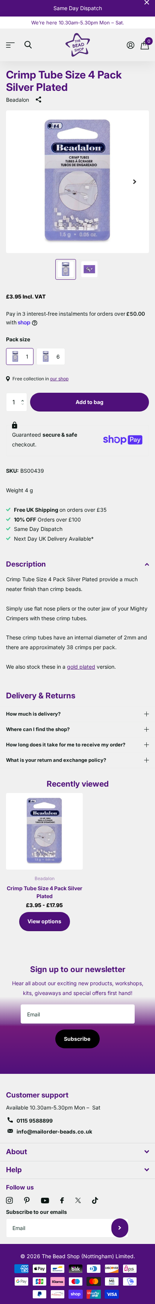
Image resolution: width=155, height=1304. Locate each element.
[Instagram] (9, 1200)
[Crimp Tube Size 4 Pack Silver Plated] (44, 831)
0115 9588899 (35, 1120)
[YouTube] (45, 1200)
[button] (24, 395)
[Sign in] (130, 45)
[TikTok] (95, 1200)
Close (146, 2)
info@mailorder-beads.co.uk (54, 1131)
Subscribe (77, 1039)
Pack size (18, 339)
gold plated (81, 666)
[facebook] (62, 1200)
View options (44, 921)
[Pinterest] (27, 1200)
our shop (59, 378)
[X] (78, 1200)
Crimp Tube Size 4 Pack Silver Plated (44, 892)
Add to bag (89, 402)
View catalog (12, 45)
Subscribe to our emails (36, 1212)
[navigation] (65, 269)
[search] (28, 44)
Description (26, 564)
